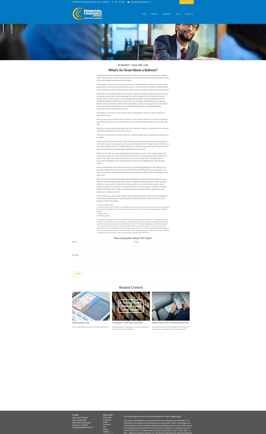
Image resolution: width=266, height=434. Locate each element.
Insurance (106, 424)
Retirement (107, 417)
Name (74, 242)
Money (105, 429)
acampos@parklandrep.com (140, 2)
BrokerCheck (176, 416)
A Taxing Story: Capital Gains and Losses (127, 323)
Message (75, 255)
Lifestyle (106, 432)
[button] (144, 14)
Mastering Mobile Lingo (80, 323)
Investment (107, 420)
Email (136, 242)
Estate (105, 422)
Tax (104, 427)
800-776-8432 (119, 2)
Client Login (186, 2)
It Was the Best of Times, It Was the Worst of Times (170, 323)
